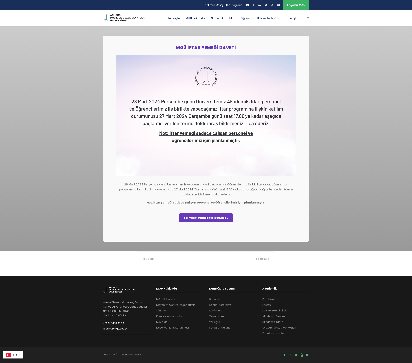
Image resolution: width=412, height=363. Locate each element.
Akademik (217, 18)
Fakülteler (268, 299)
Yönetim (161, 310)
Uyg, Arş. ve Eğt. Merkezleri (279, 327)
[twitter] (266, 5)
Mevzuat (161, 322)
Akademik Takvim (273, 316)
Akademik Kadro (272, 322)
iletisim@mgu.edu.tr (115, 328)
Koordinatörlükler (273, 333)
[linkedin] (259, 5)
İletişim (293, 18)
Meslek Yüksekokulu (274, 310)
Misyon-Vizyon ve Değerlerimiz (175, 305)
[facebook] (253, 5)
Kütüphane (216, 310)
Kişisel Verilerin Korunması (172, 327)
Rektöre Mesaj (214, 5)
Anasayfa (173, 18)
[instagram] (278, 5)
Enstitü (266, 305)
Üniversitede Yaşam (270, 18)
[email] (247, 5)
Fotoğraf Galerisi (219, 327)
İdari (232, 18)
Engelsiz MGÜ (296, 5)
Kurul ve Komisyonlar (169, 316)
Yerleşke (214, 322)
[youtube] (272, 5)
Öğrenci (246, 18)
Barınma (214, 299)
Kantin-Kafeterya (220, 305)
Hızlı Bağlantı (234, 5)
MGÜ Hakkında (195, 18)
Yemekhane (216, 316)
